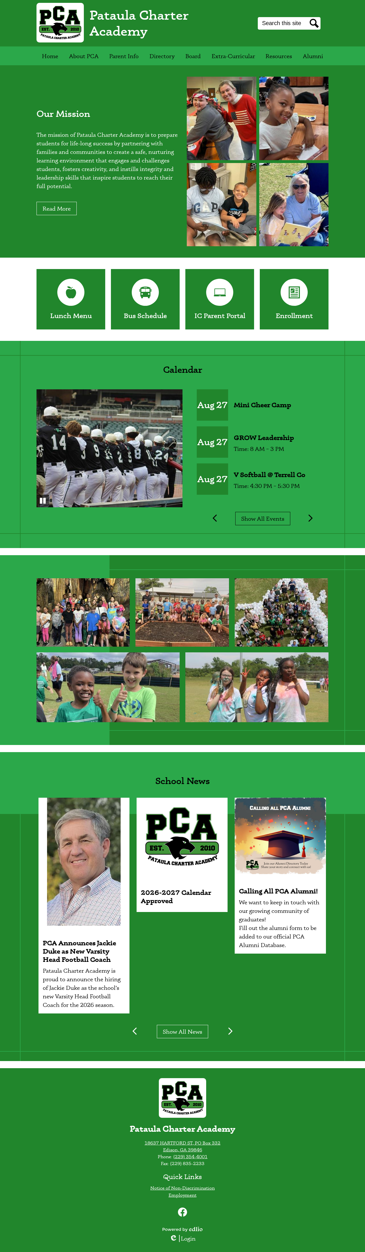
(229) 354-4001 (190, 1156)
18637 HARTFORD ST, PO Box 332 (182, 1143)
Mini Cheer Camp (262, 405)
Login (184, 1238)
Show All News (182, 1031)
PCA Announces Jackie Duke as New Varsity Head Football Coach (79, 951)
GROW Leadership (264, 437)
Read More (56, 208)
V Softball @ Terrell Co (269, 475)
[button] (84, 56)
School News (182, 780)
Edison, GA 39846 (182, 1150)
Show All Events (262, 518)
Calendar (182, 369)
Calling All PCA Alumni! (278, 891)
